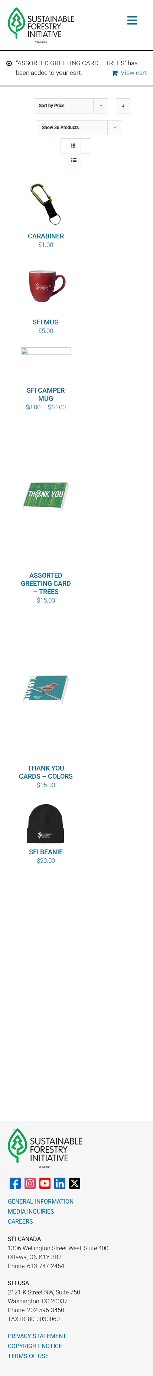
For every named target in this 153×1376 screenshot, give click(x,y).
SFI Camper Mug (46, 394)
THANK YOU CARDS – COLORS (46, 772)
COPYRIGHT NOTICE (35, 1346)
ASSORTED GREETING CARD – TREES (46, 583)
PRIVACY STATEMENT (37, 1336)
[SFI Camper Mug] (45, 366)
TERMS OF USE (28, 1356)
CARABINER (46, 236)
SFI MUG (46, 322)
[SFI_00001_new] (41, 10)
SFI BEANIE (46, 852)
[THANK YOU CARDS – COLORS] (45, 690)
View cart (134, 72)
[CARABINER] (45, 204)
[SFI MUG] (45, 289)
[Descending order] (123, 105)
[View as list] (73, 160)
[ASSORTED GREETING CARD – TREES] (45, 497)
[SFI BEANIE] (45, 824)
